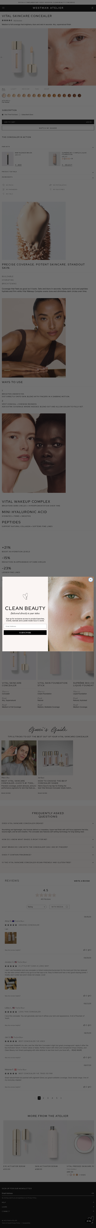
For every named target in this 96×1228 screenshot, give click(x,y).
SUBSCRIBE (25, 632)
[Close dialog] (91, 580)
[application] (89, 1221)
